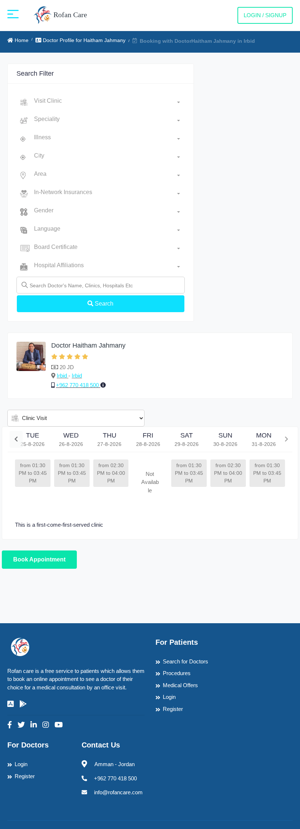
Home (21, 40)
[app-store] (10, 704)
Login (169, 697)
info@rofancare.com (118, 792)
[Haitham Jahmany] (31, 366)
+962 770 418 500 (78, 385)
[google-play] (23, 704)
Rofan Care (69, 15)
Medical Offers (180, 685)
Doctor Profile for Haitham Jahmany (83, 40)
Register (173, 709)
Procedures (177, 673)
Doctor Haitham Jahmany (88, 345)
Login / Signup (265, 15)
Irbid (62, 375)
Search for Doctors (185, 661)
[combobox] (107, 102)
